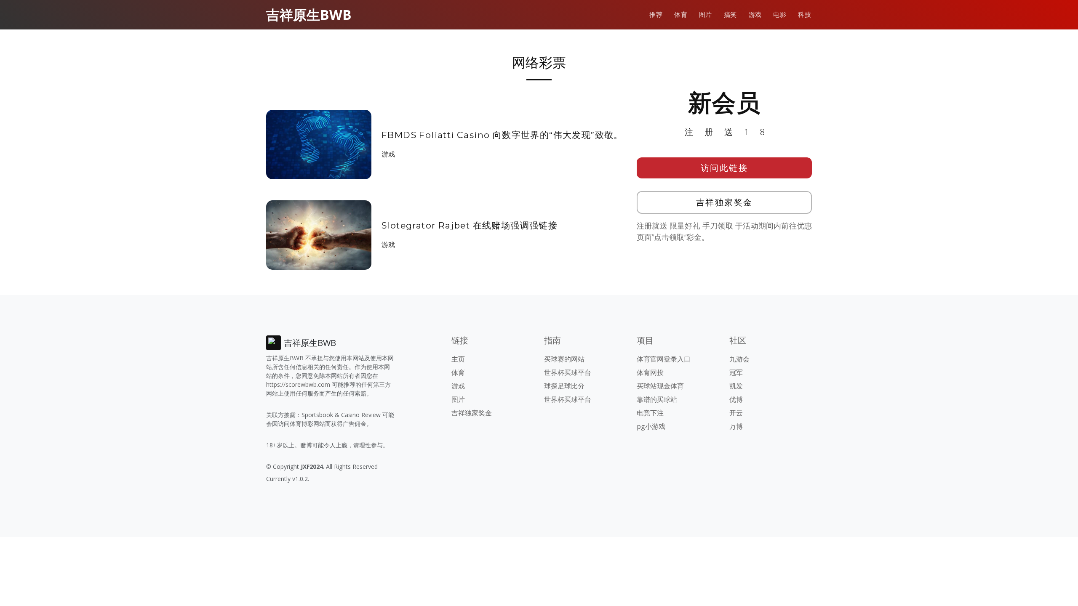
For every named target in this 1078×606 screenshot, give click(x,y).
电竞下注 (650, 412)
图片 (705, 15)
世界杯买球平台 (567, 372)
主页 (458, 359)
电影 (779, 15)
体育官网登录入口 (664, 359)
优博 (736, 399)
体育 (680, 15)
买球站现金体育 (660, 386)
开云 (736, 412)
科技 (804, 15)
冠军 (736, 372)
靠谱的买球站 (657, 399)
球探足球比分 (564, 386)
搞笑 (730, 15)
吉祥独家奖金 (724, 202)
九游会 (739, 359)
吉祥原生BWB (309, 14)
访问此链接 (724, 167)
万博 (736, 426)
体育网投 (650, 372)
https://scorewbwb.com (298, 384)
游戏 (755, 15)
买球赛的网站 (564, 359)
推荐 (655, 15)
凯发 (736, 386)
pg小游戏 (651, 426)
